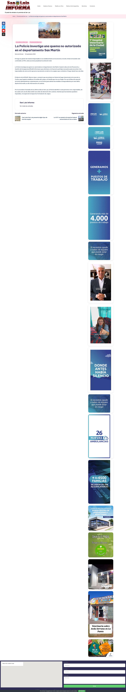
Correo (66, 669)
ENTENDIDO (82, 690)
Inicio (38, 6)
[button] (26, 106)
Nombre (66, 662)
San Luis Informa (27, 102)
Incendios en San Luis (21, 42)
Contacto (92, 6)
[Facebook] (3, 23)
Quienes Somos (47, 6)
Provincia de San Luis (35, 42)
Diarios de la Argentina (72, 6)
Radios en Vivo (59, 6)
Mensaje (66, 675)
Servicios (84, 6)
